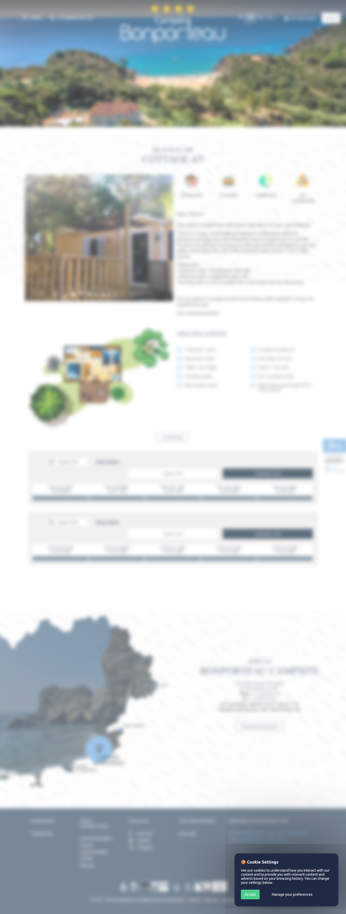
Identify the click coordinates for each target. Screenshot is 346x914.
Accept (250, 894)
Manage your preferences (292, 894)
